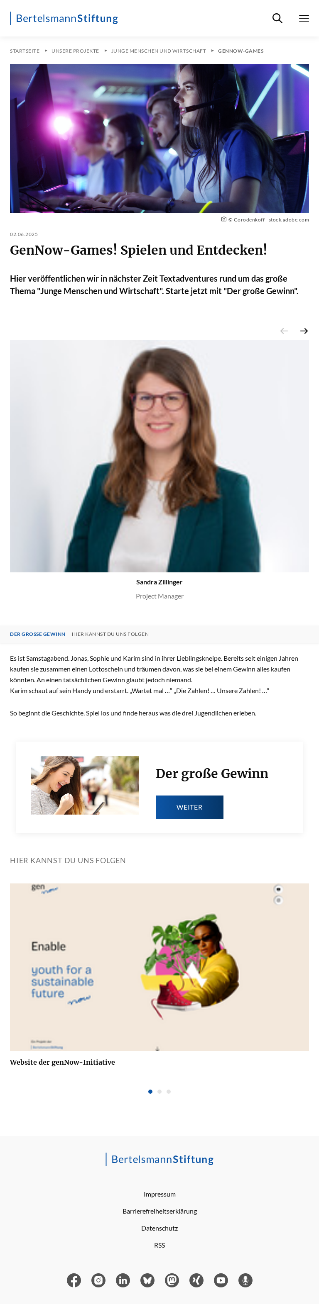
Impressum (160, 1194)
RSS (159, 1245)
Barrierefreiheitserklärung (160, 1211)
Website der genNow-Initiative (62, 1062)
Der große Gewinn (38, 634)
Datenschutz (159, 1228)
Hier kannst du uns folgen (110, 634)
